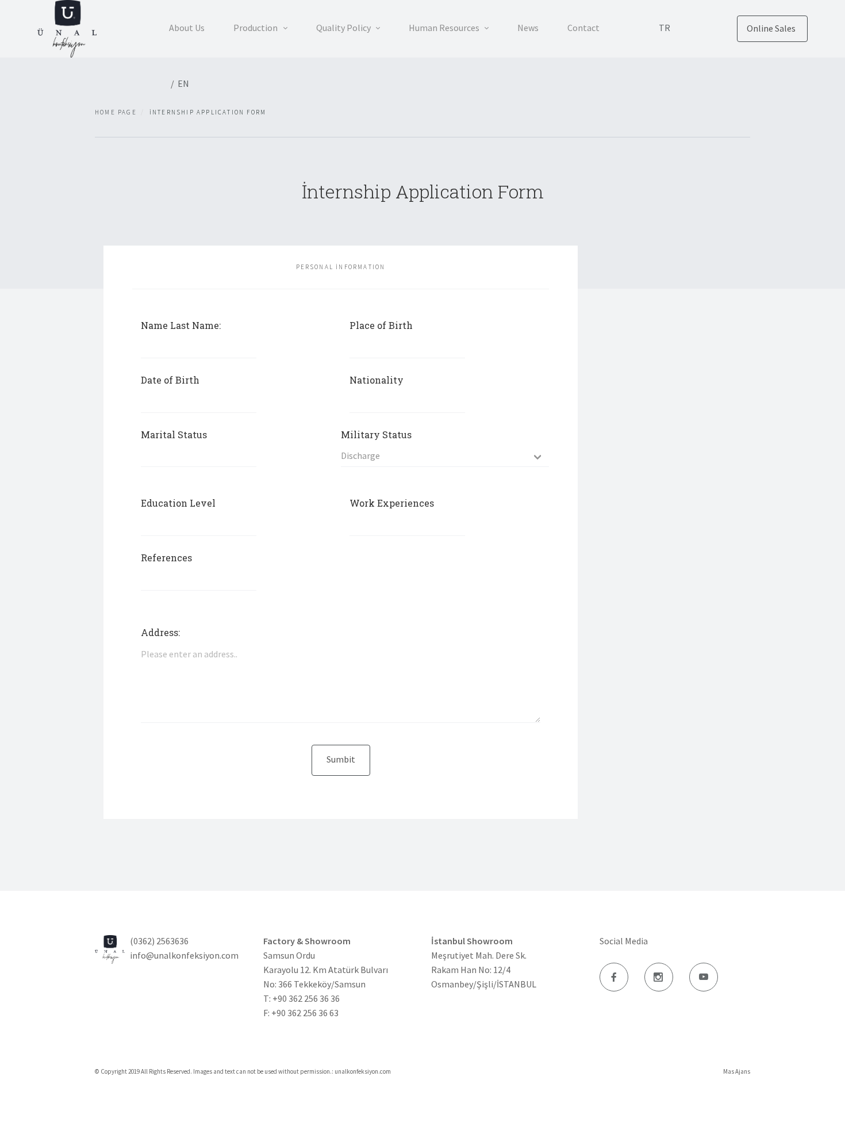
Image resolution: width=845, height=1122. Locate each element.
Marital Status (174, 434)
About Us (187, 27)
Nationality (376, 380)
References (166, 558)
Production (256, 27)
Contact (583, 27)
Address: (160, 632)
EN (183, 83)
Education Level (178, 503)
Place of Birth (381, 325)
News (528, 27)
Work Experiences (391, 503)
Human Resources (445, 27)
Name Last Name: (181, 325)
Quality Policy (344, 27)
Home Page (116, 112)
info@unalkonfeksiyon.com (184, 955)
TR (664, 27)
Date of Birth (170, 380)
